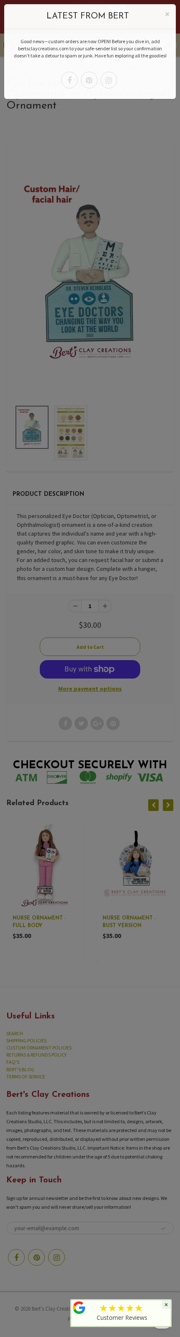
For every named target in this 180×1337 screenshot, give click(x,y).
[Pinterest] (89, 80)
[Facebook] (69, 80)
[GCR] (79, 1307)
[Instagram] (108, 80)
